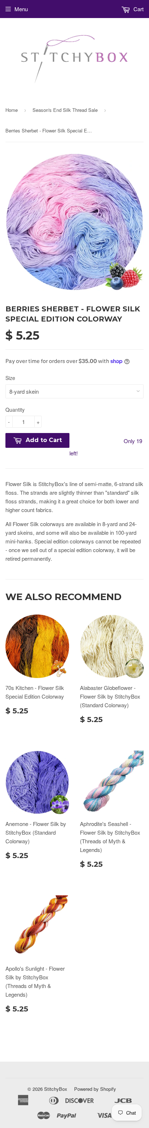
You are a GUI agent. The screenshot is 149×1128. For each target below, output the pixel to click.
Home (11, 109)
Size (10, 377)
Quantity (15, 409)
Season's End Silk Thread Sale (65, 109)
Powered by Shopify (95, 1088)
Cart (138, 9)
